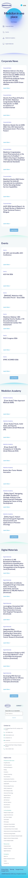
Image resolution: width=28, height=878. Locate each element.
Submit (14, 717)
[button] (14, 230)
